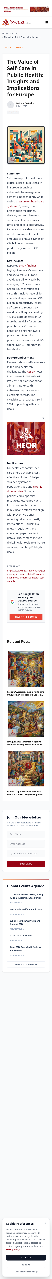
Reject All (26, 1264)
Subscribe (26, 863)
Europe (13, 33)
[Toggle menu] (47, 22)
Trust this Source (26, 616)
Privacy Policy (13, 1249)
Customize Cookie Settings (26, 1272)
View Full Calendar (26, 964)
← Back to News (12, 47)
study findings (27, 265)
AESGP (31, 371)
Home (5, 33)
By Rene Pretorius (25, 103)
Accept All (26, 1257)
